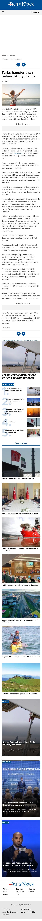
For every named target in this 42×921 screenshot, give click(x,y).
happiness (18, 153)
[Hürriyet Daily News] (21, 5)
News (4, 55)
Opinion (32, 889)
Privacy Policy (6, 909)
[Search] (31, 12)
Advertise (5, 915)
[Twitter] (24, 64)
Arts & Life (20, 892)
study (8, 327)
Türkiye (12, 55)
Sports (31, 892)
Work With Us (26, 909)
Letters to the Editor (28, 912)
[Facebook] (18, 64)
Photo (18, 894)
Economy (19, 889)
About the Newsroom (10, 912)
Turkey (4, 327)
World (5, 892)
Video (5, 894)
